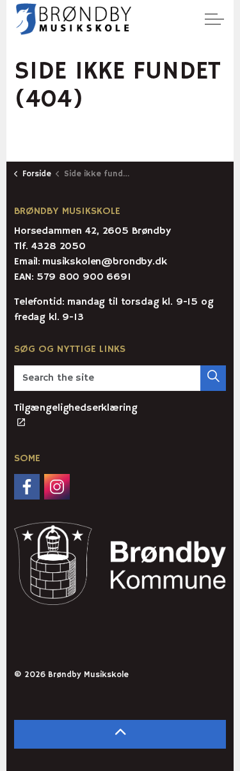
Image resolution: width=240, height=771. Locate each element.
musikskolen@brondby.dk (104, 262)
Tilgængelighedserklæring (75, 408)
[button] (213, 378)
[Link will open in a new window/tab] (27, 487)
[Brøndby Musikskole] (73, 19)
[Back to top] (120, 734)
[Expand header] (214, 19)
